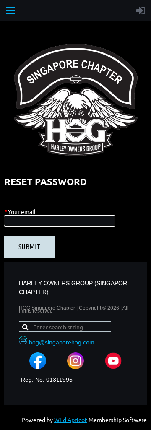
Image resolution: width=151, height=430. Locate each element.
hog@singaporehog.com (61, 342)
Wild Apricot (70, 419)
